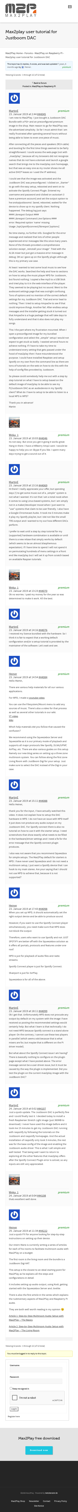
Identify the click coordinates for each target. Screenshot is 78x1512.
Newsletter (34, 1501)
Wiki (11, 720)
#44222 (43, 1231)
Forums (28, 53)
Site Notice (39, 1506)
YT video (13, 716)
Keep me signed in (21, 1388)
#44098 (43, 909)
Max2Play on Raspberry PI (49, 53)
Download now (39, 1450)
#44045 (41, 114)
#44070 (43, 591)
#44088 (43, 801)
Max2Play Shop (18, 1501)
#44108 (41, 1195)
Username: (15, 1365)
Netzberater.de (51, 1493)
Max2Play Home (14, 53)
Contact (46, 1501)
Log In (14, 1409)
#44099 (43, 1011)
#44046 (43, 438)
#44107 (41, 1108)
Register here (14, 1416)
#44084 (43, 677)
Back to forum (40, 83)
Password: (14, 1377)
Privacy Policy (60, 1501)
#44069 (43, 485)
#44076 (43, 630)
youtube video (37, 698)
